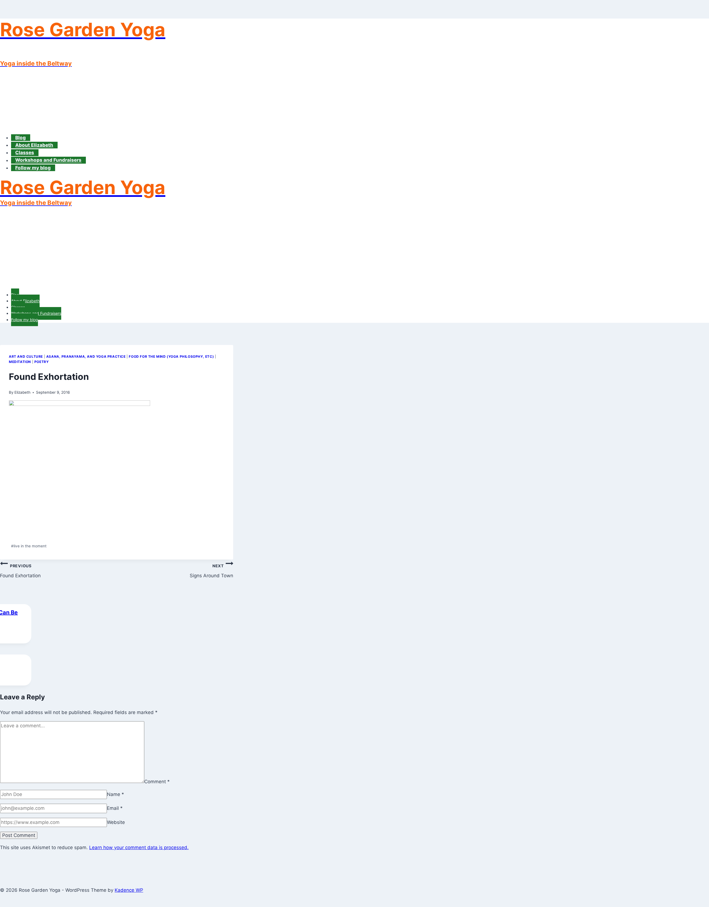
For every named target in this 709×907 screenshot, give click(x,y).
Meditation (20, 362)
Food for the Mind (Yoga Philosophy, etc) (171, 356)
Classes (24, 152)
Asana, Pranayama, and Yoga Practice (86, 356)
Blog (20, 137)
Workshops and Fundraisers (48, 160)
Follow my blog (33, 168)
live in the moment (29, 546)
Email (115, 808)
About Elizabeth (34, 145)
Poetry (41, 362)
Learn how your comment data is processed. (139, 847)
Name (115, 794)
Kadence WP (129, 890)
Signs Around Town (211, 570)
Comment (157, 781)
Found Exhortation (20, 570)
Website (116, 822)
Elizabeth (22, 392)
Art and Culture (26, 356)
